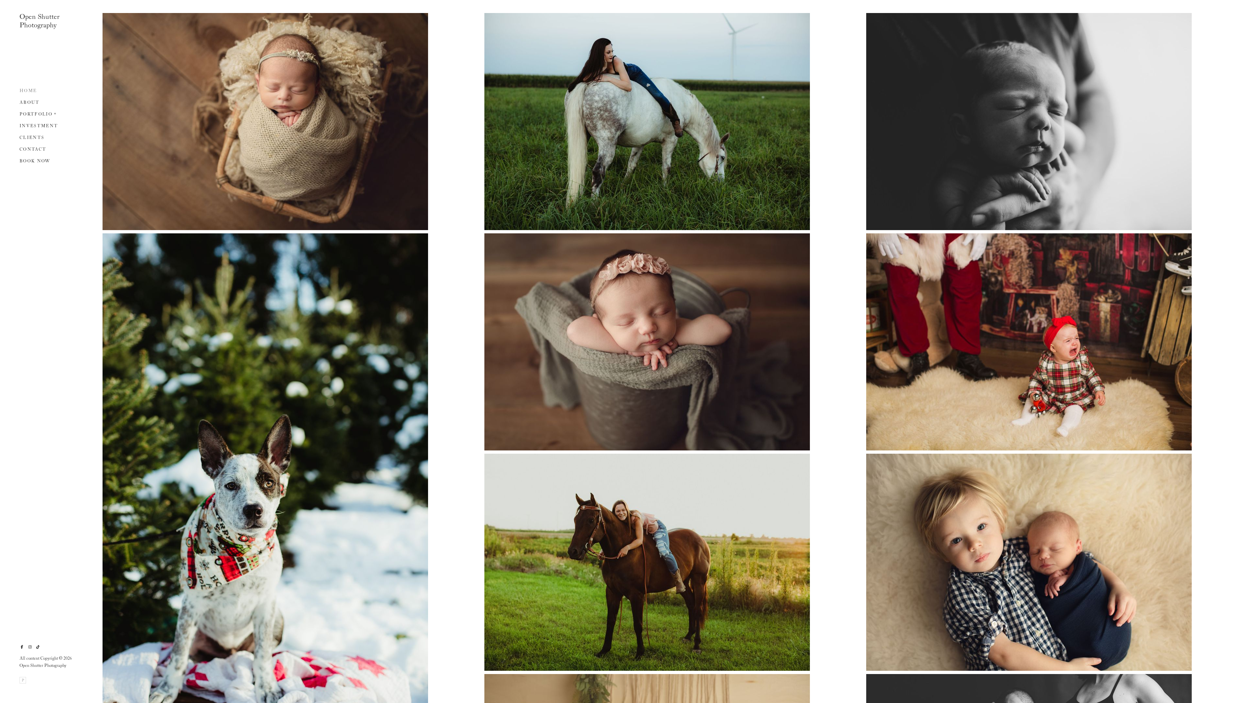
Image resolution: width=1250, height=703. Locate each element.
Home (28, 91)
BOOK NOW (35, 161)
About (30, 102)
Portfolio (36, 114)
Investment (39, 126)
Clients (32, 137)
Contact (33, 149)
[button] (55, 113)
